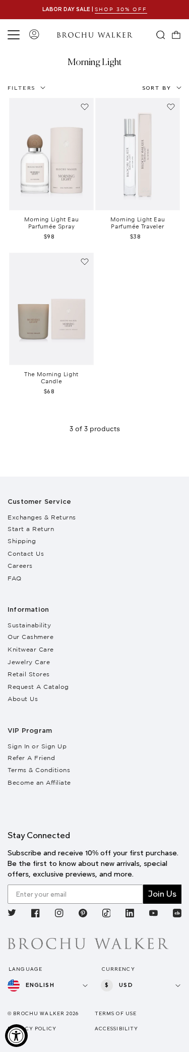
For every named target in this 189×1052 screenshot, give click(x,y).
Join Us (162, 894)
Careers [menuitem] (20, 565)
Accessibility (117, 1028)
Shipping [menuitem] (22, 541)
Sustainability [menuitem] (29, 625)
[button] (15, 34)
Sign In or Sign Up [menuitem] (37, 746)
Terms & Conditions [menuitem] (39, 770)
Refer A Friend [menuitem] (31, 757)
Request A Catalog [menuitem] (38, 686)
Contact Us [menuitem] (26, 553)
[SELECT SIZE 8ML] (137, 154)
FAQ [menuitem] (15, 578)
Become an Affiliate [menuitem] (39, 782)
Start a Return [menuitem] (31, 528)
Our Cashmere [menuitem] (30, 636)
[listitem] (12, 914)
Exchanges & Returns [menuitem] (42, 517)
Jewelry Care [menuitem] (29, 662)
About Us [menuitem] (23, 698)
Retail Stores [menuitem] (29, 674)
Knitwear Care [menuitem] (31, 649)
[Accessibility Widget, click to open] (16, 1035)
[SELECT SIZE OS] (51, 309)
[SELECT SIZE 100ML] (51, 154)
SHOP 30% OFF (121, 9)
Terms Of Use (116, 1013)
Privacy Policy (32, 1028)
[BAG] (176, 35)
